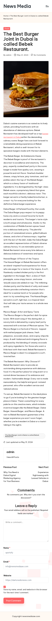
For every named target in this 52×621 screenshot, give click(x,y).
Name (6, 548)
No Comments (40, 55)
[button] (12, 457)
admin (10, 452)
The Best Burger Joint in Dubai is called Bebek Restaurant (22, 436)
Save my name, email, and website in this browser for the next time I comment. (25, 591)
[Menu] (47, 6)
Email (6, 561)
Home (5, 16)
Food (7, 29)
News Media (17, 6)
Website (7, 575)
